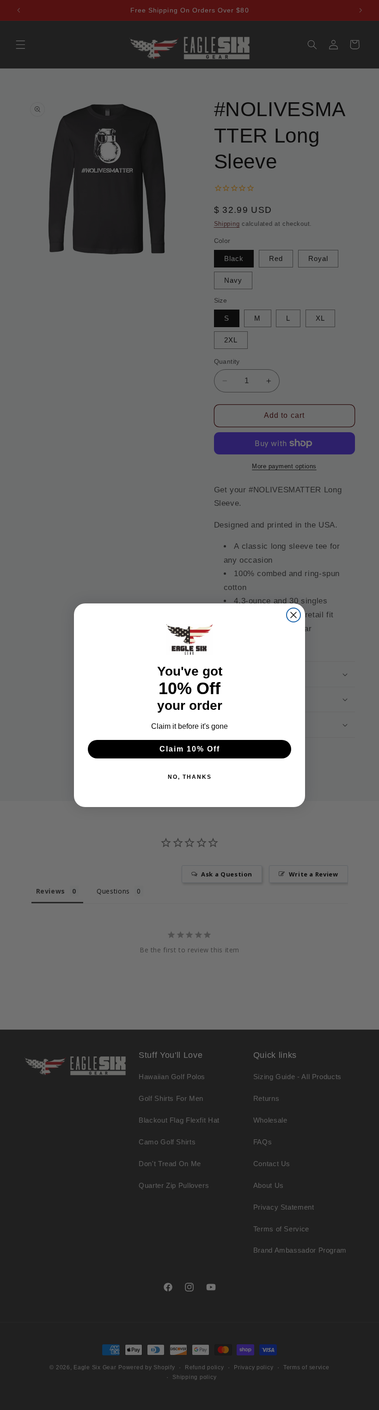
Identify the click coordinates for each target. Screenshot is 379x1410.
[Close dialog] (293, 615)
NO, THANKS (190, 777)
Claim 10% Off (189, 749)
